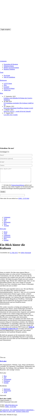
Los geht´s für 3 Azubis (11, 114)
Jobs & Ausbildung (9, 77)
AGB (5, 392)
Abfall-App (7, 90)
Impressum (7, 389)
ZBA (5, 85)
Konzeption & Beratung (11, 64)
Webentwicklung (9, 66)
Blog (1, 93)
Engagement (7, 379)
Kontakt (6, 382)
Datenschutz (7, 390)
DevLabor (3, 229)
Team (1, 72)
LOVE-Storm (8, 83)
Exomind (6, 87)
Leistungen (3, 61)
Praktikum (7, 381)
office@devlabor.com (11, 405)
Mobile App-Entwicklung (11, 67)
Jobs (5, 377)
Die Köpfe (7, 75)
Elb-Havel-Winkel (9, 88)
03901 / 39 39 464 (23, 198)
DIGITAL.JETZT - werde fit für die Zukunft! (17, 111)
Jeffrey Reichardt (26, 252)
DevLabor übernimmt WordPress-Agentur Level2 (18, 108)
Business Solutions (9, 69)
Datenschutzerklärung (17, 185)
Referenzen (3, 80)
